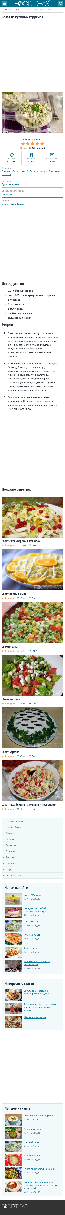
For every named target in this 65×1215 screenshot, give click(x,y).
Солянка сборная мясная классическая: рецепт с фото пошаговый (40, 1185)
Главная (6, 9)
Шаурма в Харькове (35, 1017)
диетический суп (33, 1155)
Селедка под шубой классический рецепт (35, 910)
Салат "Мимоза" (33, 894)
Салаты (17, 9)
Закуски (10, 839)
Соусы (9, 869)
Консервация (13, 875)
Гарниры (11, 845)
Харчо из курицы (33, 1128)
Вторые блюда (14, 827)
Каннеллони (30, 948)
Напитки (10, 863)
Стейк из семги (32, 934)
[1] (23, 143)
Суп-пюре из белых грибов (39, 1115)
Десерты (11, 857)
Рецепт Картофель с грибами (40, 1168)
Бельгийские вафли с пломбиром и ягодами (36, 992)
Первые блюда (14, 821)
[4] (37, 143)
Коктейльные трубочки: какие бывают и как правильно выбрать (40, 1007)
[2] (28, 143)
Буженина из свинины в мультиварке (37, 963)
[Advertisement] (32, 54)
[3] (33, 143)
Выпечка (11, 851)
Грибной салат (32, 921)
